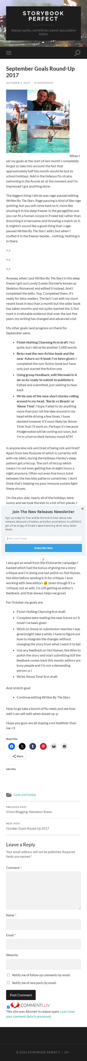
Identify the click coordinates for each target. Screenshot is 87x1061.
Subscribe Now (43, 548)
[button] (43, 511)
